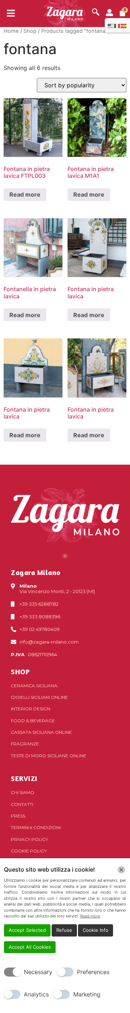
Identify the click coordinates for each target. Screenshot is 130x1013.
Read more (24, 194)
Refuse (64, 930)
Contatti (22, 804)
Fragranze (25, 743)
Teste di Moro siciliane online (48, 755)
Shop (29, 31)
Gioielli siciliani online (39, 697)
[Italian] (117, 25)
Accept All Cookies (30, 947)
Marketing (86, 994)
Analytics (36, 994)
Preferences (93, 971)
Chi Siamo (22, 792)
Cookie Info (95, 930)
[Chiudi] (121, 869)
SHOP (20, 671)
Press (18, 816)
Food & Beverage (33, 720)
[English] (111, 25)
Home (11, 31)
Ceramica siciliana (34, 685)
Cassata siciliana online (41, 732)
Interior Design (30, 708)
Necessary (38, 971)
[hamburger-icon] (8, 14)
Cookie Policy (29, 851)
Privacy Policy (29, 839)
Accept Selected (27, 930)
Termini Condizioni (36, 827)
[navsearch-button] (95, 12)
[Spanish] (124, 25)
